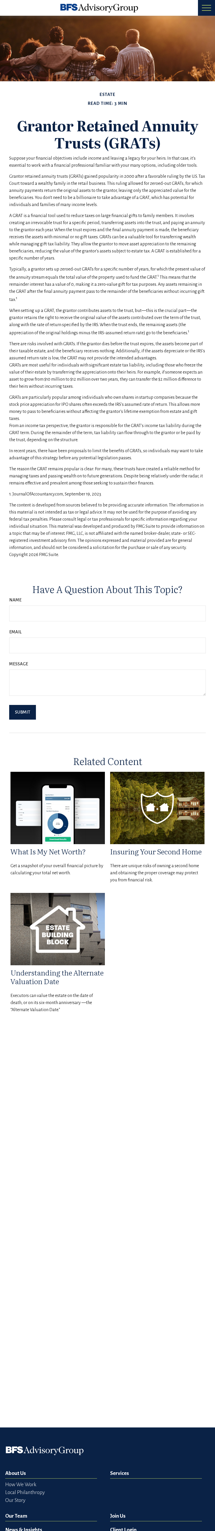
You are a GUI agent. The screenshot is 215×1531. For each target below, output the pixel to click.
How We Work (20, 1484)
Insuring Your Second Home (156, 851)
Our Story (15, 1500)
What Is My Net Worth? (48, 851)
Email (15, 632)
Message (18, 664)
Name (15, 600)
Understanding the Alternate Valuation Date (57, 976)
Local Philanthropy (25, 1492)
